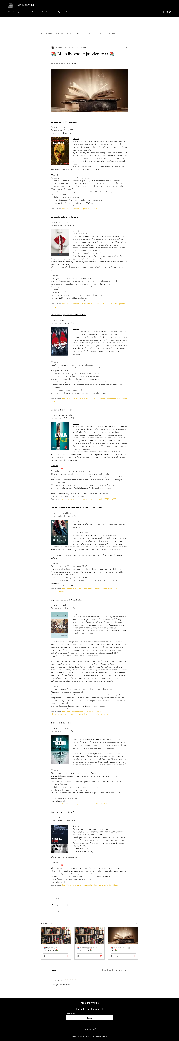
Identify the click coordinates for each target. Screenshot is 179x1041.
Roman (100, 33)
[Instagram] (167, 12)
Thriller (69, 33)
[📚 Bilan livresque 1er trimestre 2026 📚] (90, 935)
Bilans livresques (56, 898)
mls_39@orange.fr (90, 1029)
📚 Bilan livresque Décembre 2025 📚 (122, 948)
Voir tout (135, 923)
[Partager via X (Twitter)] (57, 905)
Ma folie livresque (90, 1002)
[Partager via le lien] (67, 905)
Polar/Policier (79, 33)
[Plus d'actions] (126, 47)
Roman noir (90, 33)
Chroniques (59, 33)
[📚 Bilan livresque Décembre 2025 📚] (123, 935)
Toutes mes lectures (46, 33)
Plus (120, 33)
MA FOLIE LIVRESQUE (26, 5)
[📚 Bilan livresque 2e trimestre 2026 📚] (56, 935)
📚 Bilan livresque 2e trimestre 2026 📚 (51, 948)
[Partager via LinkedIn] (62, 905)
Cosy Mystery (111, 33)
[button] (46, 11)
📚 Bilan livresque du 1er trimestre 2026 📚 (87, 948)
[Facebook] (164, 12)
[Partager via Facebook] (52, 905)
